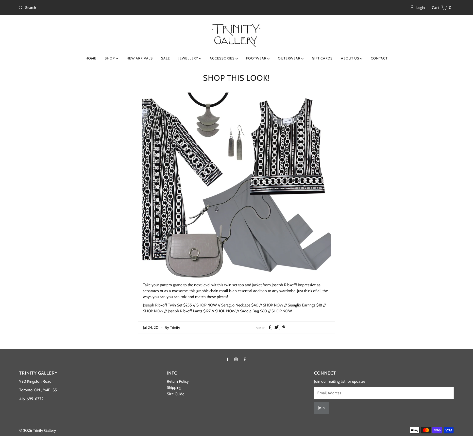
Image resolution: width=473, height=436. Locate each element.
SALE (165, 58)
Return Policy (178, 381)
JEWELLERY (188, 58)
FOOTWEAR (256, 58)
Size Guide (175, 394)
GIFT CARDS (322, 58)
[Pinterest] (245, 359)
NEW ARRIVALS (139, 58)
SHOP (110, 58)
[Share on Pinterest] (283, 327)
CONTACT (379, 58)
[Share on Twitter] (277, 327)
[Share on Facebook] (270, 327)
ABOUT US (350, 58)
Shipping (174, 387)
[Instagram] (236, 359)
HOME (90, 58)
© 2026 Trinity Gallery (37, 430)
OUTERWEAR (289, 58)
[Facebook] (228, 359)
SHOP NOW (206, 305)
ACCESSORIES (223, 58)
